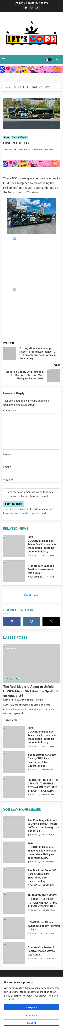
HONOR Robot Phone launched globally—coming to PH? (44, 926)
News (6, 137)
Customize (31, 1015)
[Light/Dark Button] (48, 59)
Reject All (32, 1023)
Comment (9, 410)
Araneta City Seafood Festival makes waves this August (41, 569)
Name (7, 454)
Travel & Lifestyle (19, 137)
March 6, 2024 (26, 150)
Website (8, 479)
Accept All (31, 1007)
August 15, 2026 (37, 577)
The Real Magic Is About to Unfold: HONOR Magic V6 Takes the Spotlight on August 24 (30, 691)
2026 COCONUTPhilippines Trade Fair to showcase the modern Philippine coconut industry (42, 544)
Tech (18, 679)
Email (7, 467)
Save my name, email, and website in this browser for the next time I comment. (30, 494)
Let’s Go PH (10, 150)
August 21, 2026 (37, 555)
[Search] (57, 60)
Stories (10, 679)
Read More (11, 720)
